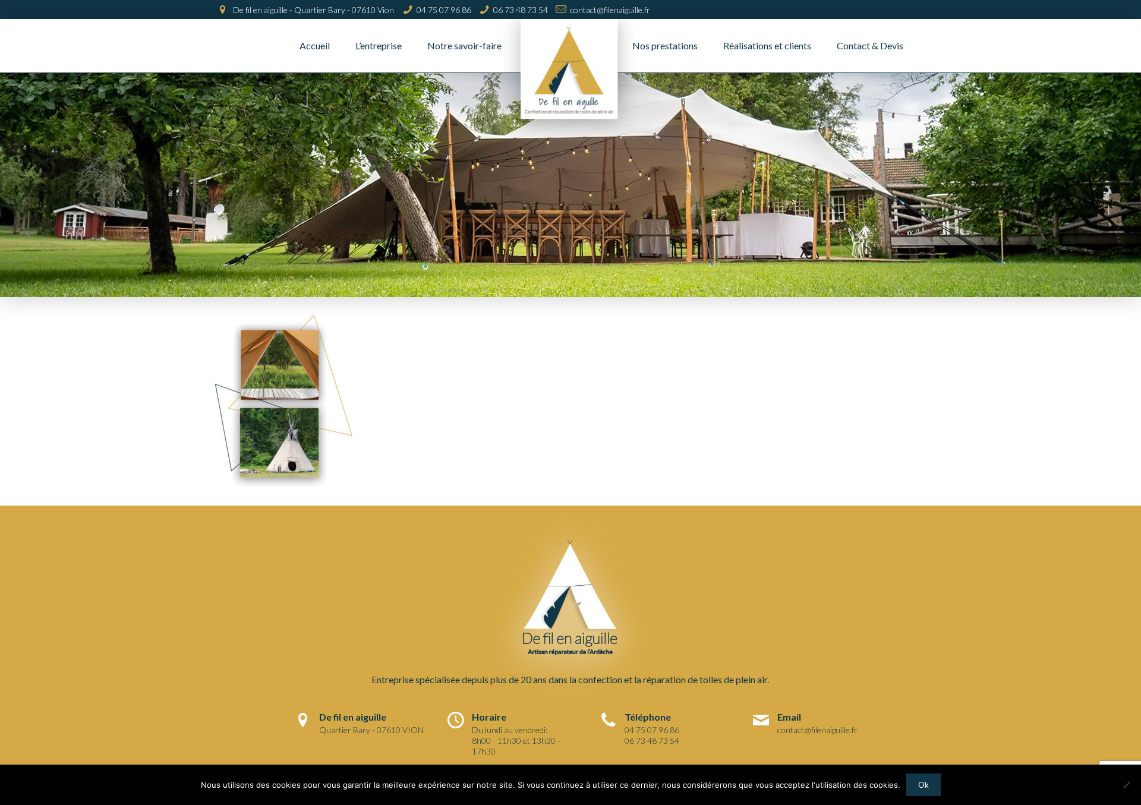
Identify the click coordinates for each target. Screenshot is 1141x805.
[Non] (1126, 785)
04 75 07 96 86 (444, 10)
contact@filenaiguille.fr (610, 10)
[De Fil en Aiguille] (571, 78)
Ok (923, 785)
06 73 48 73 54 (520, 10)
